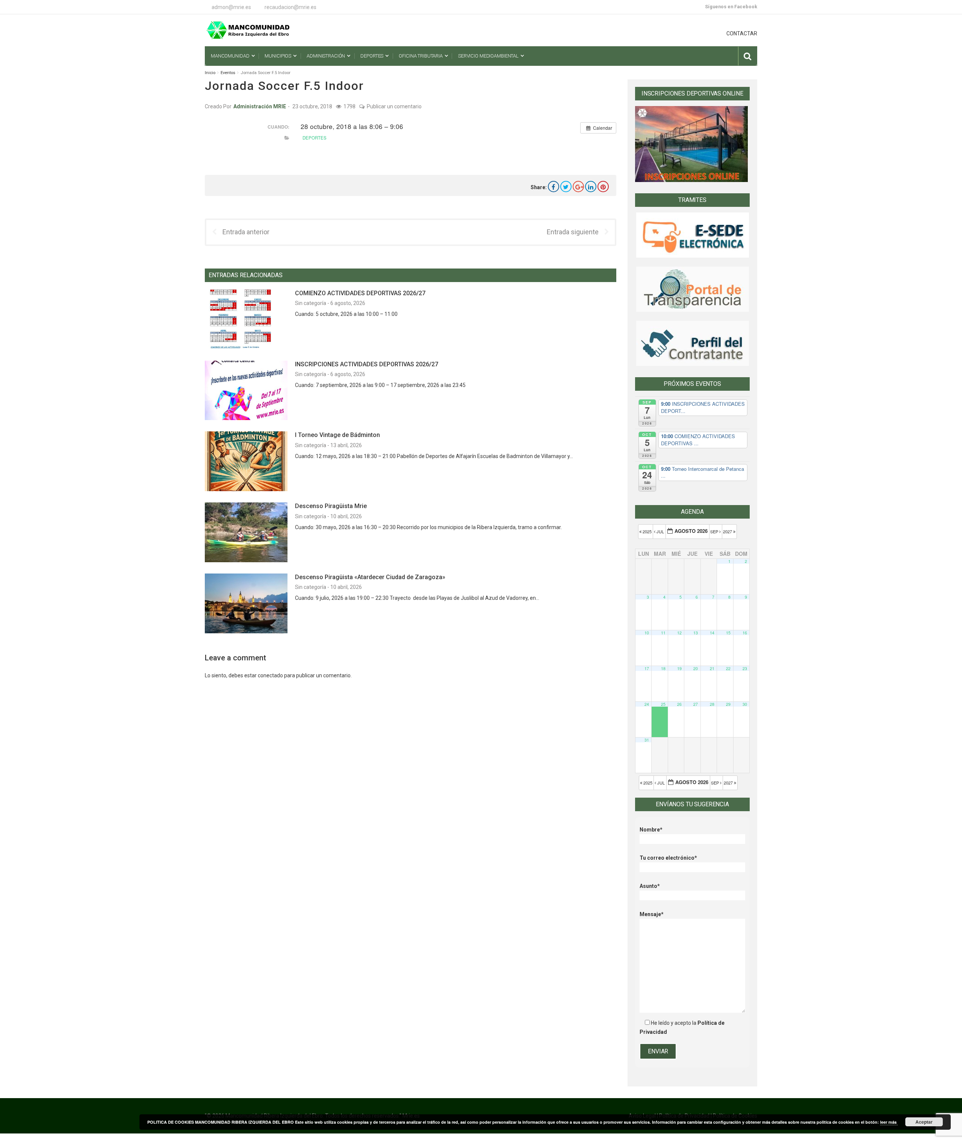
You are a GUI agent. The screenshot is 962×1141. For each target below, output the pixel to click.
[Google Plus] (578, 186)
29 (728, 704)
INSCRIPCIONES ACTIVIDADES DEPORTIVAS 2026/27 (366, 364)
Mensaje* (652, 914)
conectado (270, 675)
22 (728, 668)
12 (679, 633)
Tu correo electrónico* (668, 858)
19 (679, 668)
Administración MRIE (259, 106)
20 (695, 668)
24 (646, 704)
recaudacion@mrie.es (290, 7)
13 (695, 633)
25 (663, 704)
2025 (647, 531)
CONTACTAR (741, 33)
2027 (728, 531)
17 (646, 668)
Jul (660, 531)
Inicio (210, 72)
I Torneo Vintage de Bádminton (337, 434)
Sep (714, 531)
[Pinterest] (603, 186)
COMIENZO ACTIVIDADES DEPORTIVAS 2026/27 (360, 293)
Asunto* (650, 886)
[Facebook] (553, 186)
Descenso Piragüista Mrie (331, 506)
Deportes (315, 138)
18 (663, 668)
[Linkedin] (590, 186)
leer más (889, 1122)
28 (712, 704)
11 (663, 633)
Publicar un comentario (394, 106)
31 (646, 740)
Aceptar (924, 1121)
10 (646, 633)
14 (712, 633)
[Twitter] (566, 186)
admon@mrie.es (231, 7)
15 (728, 633)
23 (745, 668)
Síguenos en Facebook (731, 6)
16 (745, 633)
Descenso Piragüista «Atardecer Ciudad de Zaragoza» (370, 577)
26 (679, 704)
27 (695, 704)
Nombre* (651, 830)
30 (745, 704)
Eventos (228, 72)
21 (712, 668)
